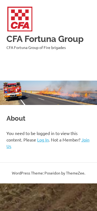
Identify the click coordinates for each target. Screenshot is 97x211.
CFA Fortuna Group (45, 39)
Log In (43, 139)
